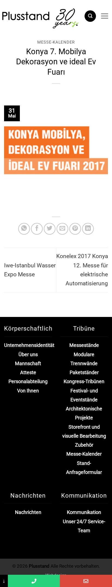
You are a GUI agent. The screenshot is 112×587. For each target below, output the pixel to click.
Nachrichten (28, 512)
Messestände (84, 345)
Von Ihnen (28, 391)
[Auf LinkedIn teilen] (88, 229)
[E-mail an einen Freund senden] (62, 229)
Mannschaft (28, 363)
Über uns (28, 354)
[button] (90, 16)
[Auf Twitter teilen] (49, 229)
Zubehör (84, 445)
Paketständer (84, 372)
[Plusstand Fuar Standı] (40, 18)
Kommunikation (84, 512)
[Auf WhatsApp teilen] (24, 229)
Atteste (28, 372)
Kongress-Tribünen (84, 381)
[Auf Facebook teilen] (37, 229)
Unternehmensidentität (29, 345)
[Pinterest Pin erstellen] (75, 229)
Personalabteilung (28, 381)
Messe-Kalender (56, 42)
